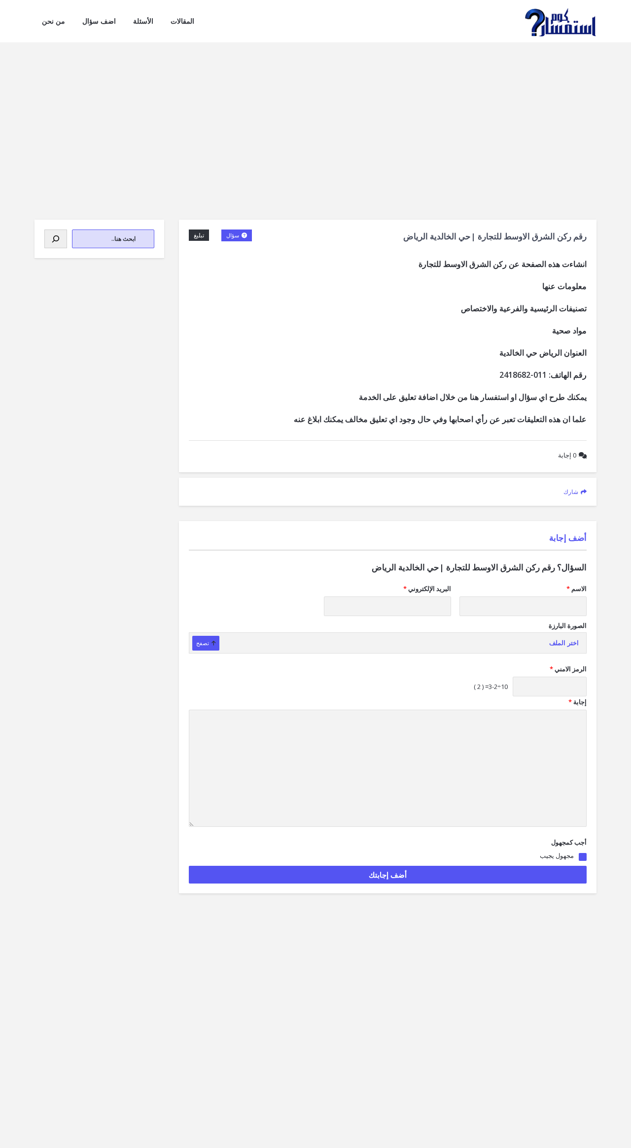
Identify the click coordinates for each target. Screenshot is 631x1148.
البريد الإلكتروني (427, 588)
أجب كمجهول (569, 842)
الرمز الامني (568, 668)
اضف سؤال (99, 21)
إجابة (567, 455)
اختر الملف (564, 643)
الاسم (576, 588)
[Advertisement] (315, 116)
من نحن (53, 21)
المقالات (182, 21)
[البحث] (55, 239)
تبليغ (199, 235)
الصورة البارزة (568, 625)
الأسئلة (143, 21)
